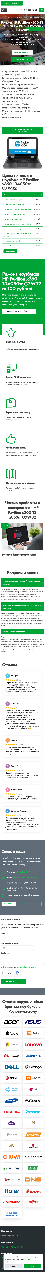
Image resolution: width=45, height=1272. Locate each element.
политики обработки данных (26, 967)
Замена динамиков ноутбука (14, 229)
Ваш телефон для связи (10, 943)
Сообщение (5, 953)
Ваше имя (4, 933)
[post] (11, 1022)
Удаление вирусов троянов (13, 204)
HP (21, 17)
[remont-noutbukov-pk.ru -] (5, 9)
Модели (16, 17)
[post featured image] (22, 536)
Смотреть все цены (10, 251)
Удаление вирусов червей (13, 200)
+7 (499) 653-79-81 (24, 872)
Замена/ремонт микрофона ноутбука (17, 224)
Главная (10, 17)
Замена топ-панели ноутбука (14, 214)
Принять (32, 1266)
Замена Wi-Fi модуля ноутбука (14, 246)
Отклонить (14, 1266)
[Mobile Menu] (41, 10)
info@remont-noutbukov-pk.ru (26, 877)
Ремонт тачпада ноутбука (12, 241)
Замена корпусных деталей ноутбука (17, 209)
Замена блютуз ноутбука (12, 219)
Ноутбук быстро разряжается (19, 555)
